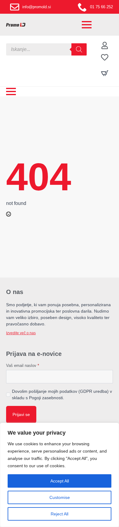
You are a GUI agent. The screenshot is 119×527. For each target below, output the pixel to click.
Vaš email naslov (22, 365)
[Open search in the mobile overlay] (46, 49)
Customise (59, 497)
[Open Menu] (87, 25)
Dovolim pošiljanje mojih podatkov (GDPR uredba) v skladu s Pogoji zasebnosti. (62, 394)
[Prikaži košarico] (104, 73)
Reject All (59, 513)
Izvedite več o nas (21, 333)
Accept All (59, 481)
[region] (59, 475)
